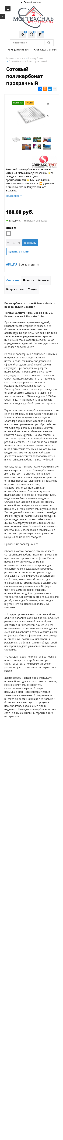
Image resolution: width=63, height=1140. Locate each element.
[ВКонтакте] (40, 89)
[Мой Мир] (50, 89)
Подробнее (13, 195)
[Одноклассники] (45, 89)
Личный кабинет (33, 2)
